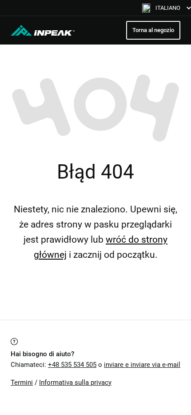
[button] (166, 7)
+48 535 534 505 (72, 365)
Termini (22, 382)
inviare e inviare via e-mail (142, 365)
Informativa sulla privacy (75, 382)
